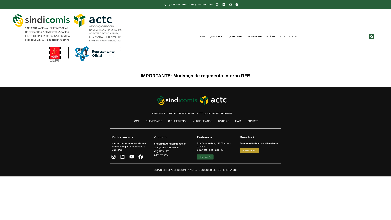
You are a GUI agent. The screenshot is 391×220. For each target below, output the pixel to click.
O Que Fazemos (234, 37)
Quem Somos (216, 37)
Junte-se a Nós (254, 37)
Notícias (271, 37)
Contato (293, 37)
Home (202, 37)
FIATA (282, 37)
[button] (371, 36)
